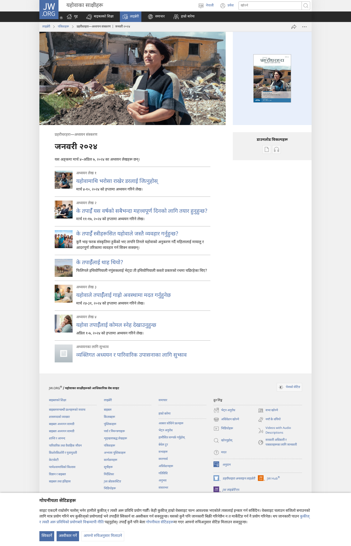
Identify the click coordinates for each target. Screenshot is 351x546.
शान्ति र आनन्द (57, 439)
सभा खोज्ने (268, 410)
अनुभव (162, 481)
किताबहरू (109, 417)
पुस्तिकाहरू (110, 424)
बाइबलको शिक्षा (57, 400)
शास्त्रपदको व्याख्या (59, 417)
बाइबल (108, 410)
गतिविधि (163, 473)
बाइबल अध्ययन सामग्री (61, 424)
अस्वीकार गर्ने (68, 536)
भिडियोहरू (110, 488)
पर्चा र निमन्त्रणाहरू (114, 431)
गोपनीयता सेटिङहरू (160, 522)
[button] (100, 16)
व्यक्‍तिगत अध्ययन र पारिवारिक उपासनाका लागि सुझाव (131, 355)
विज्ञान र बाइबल (57, 474)
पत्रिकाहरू (63, 27)
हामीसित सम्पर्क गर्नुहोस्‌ (172, 438)
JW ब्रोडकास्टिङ (112, 482)
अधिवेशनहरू (166, 466)
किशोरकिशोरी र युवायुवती (63, 453)
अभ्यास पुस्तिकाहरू (115, 453)
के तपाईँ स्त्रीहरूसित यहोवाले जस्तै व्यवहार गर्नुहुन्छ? (127, 234)
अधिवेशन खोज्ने (226, 419)
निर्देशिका (109, 474)
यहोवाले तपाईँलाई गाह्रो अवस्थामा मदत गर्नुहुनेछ (123, 295)
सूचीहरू (108, 467)
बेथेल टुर (163, 445)
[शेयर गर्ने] (294, 27)
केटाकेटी (53, 460)
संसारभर (163, 488)
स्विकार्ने (47, 536)
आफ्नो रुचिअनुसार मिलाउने (103, 536)
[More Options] (304, 27)
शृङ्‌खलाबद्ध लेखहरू (115, 439)
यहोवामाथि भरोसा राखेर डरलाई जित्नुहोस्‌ (117, 181)
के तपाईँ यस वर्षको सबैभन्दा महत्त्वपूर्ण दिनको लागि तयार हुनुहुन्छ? (141, 211)
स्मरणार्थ (163, 459)
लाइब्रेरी (46, 27)
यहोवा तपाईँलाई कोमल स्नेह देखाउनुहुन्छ (116, 325)
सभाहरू (163, 452)
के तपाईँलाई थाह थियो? (99, 262)
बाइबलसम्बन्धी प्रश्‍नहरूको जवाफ (67, 410)
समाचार (163, 400)
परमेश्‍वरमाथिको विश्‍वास (62, 467)
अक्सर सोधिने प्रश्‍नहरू (171, 423)
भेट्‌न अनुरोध (166, 430)
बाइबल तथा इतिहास (60, 482)
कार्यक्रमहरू (110, 460)
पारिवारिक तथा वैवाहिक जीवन (65, 446)
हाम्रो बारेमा (164, 414)
